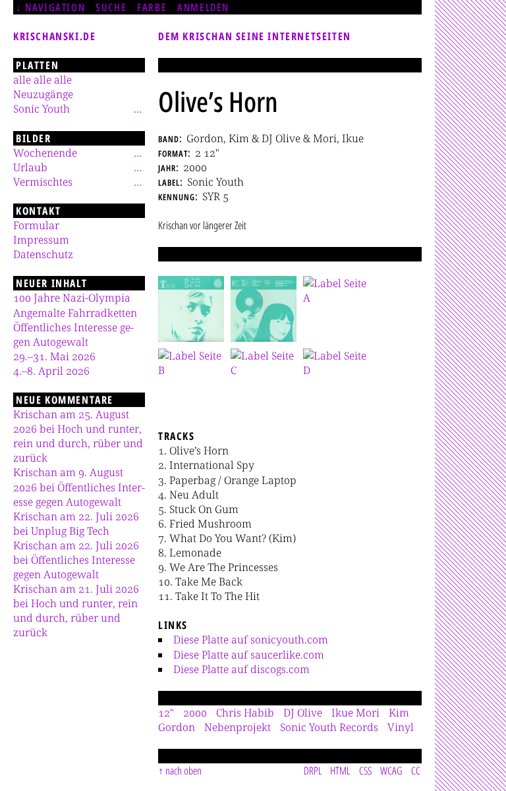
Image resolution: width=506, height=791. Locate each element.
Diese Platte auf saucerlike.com (248, 654)
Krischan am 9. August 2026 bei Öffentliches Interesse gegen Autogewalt (79, 486)
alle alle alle (42, 79)
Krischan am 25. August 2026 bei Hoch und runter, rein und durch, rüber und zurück (78, 436)
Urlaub (30, 167)
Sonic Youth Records (329, 727)
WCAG (391, 770)
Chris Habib (245, 712)
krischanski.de (54, 36)
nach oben (183, 770)
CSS (365, 770)
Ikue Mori (355, 712)
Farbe (152, 7)
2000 (195, 712)
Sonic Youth (41, 108)
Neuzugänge (43, 94)
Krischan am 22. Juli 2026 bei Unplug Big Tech (76, 523)
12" (166, 712)
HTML (340, 770)
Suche (111, 7)
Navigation (55, 7)
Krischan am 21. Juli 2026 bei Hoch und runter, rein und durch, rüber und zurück (76, 611)
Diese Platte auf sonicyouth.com (250, 639)
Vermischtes (42, 182)
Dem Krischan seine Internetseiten (254, 36)
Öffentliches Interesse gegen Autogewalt (73, 334)
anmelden (203, 7)
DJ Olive (302, 712)
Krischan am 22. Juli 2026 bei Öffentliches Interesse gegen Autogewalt (76, 560)
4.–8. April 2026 (51, 371)
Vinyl (400, 727)
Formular (36, 225)
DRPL (313, 770)
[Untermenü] (137, 108)
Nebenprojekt (237, 727)
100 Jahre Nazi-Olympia (71, 297)
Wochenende (45, 153)
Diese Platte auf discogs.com (241, 669)
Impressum (41, 239)
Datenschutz (43, 254)
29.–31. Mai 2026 (54, 356)
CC (415, 770)
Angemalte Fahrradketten (75, 313)
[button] (191, 309)
